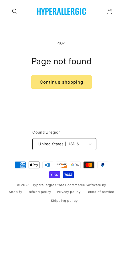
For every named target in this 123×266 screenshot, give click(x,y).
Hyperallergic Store (48, 185)
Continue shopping (61, 82)
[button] (15, 11)
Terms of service (100, 192)
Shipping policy (64, 201)
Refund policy (39, 192)
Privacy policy (69, 192)
